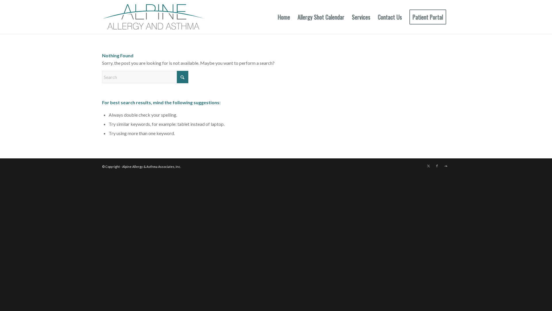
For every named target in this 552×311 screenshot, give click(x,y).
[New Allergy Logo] (153, 17)
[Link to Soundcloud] (445, 166)
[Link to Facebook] (437, 166)
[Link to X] (428, 166)
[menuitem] (284, 17)
